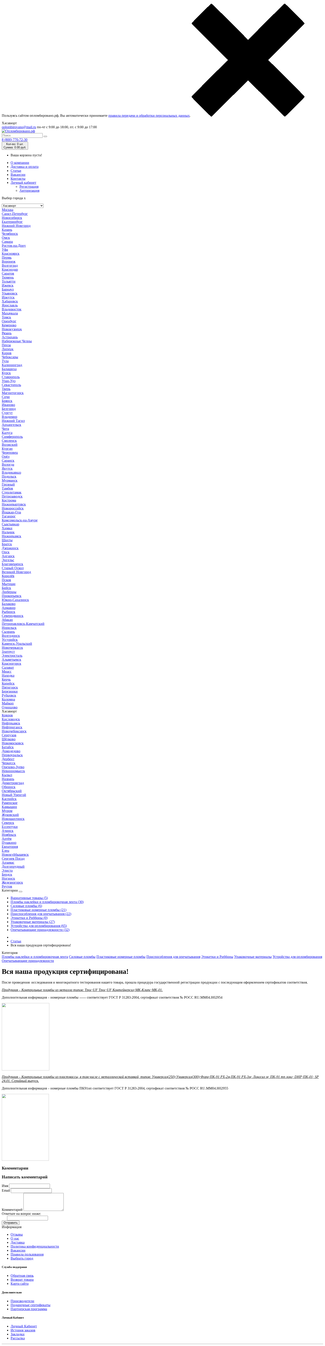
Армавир (8, 608)
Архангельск (11, 425)
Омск (6, 237)
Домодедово (11, 751)
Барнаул (8, 289)
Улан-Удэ (8, 381)
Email (6, 1190)
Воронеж (8, 261)
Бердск (7, 874)
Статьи (16, 170)
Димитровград (13, 783)
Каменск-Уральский (17, 643)
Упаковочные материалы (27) (33, 922)
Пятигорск (10, 687)
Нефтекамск (11, 723)
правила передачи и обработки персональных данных (149, 115)
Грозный (8, 484)
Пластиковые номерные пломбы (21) (38, 910)
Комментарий (12, 1210)
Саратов (8, 273)
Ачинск (7, 831)
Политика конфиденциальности (35, 1246)
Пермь (6, 257)
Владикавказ (11, 472)
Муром (7, 811)
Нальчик (8, 532)
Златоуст (8, 651)
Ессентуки (10, 827)
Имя (5, 1186)
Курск (6, 373)
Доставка (18, 1242)
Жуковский (10, 815)
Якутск (7, 468)
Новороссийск (13, 508)
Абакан (7, 620)
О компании (20, 163)
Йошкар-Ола (11, 512)
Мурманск (9, 480)
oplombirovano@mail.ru (19, 127)
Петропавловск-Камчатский (23, 624)
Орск (6, 552)
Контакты (18, 178)
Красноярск (10, 253)
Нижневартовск (14, 504)
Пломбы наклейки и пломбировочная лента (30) (47, 902)
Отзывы (17, 1234)
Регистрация (28, 186)
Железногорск (12, 882)
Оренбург (9, 321)
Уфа (5, 249)
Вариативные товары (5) (29, 898)
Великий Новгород (16, 572)
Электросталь (12, 655)
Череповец (10, 452)
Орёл (6, 456)
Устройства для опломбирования (297, 957)
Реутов (7, 886)
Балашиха (9, 369)
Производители (22, 1301)
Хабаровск (10, 301)
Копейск (8, 683)
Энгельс (8, 560)
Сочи (6, 397)
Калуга (7, 433)
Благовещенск (12, 564)
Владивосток (11, 309)
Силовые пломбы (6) (26, 906)
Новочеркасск (12, 647)
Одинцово (9, 707)
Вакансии (18, 174)
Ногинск (8, 878)
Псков (6, 580)
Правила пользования (27, 1254)
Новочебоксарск (14, 731)
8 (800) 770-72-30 (14, 140)
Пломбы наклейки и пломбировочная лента (35, 957)
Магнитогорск (13, 393)
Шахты (7, 540)
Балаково (8, 604)
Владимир (9, 417)
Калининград (12, 365)
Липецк (7, 349)
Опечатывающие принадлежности (28, 961)
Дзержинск (10, 548)
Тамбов (7, 488)
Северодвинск (12, 616)
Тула (5, 361)
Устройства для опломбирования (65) (39, 926)
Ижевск (7, 285)
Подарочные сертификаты (30, 1305)
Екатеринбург (12, 222)
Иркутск (8, 297)
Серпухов (9, 735)
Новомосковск (13, 743)
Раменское (9, 803)
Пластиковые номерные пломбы (120, 957)
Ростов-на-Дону (14, 245)
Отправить (11, 1222)
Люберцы (9, 592)
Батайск (8, 747)
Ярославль (10, 305)
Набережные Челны (17, 341)
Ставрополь (11, 377)
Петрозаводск (12, 496)
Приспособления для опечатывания (173, 957)
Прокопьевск (11, 596)
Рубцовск (9, 695)
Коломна (8, 699)
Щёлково (8, 739)
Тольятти (8, 281)
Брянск (7, 401)
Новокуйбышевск (15, 854)
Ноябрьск (9, 835)
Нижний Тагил (13, 421)
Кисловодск (11, 719)
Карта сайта (20, 1283)
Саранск (8, 460)
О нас (15, 1238)
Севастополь (11, 385)
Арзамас (8, 862)
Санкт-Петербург (15, 214)
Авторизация (29, 190)
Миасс (6, 671)
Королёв (8, 576)
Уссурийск (10, 639)
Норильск (9, 628)
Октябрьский (12, 791)
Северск (8, 823)
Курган (7, 448)
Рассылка (18, 1338)
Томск (6, 317)
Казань (7, 230)
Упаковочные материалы (253, 957)
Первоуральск (12, 755)
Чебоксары (10, 357)
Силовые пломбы (82, 957)
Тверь (6, 389)
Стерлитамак (11, 492)
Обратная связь (22, 1275)
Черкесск (8, 763)
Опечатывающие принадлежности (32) (40, 930)
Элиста (7, 870)
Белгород (9, 409)
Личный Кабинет (24, 1326)
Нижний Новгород (16, 226)
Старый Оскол (13, 568)
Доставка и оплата (24, 166)
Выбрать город (22, 1258)
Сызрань (8, 632)
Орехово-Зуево (13, 767)
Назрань (8, 779)
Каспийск (9, 799)
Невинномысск (13, 771)
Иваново (8, 405)
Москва (7, 210)
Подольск (9, 476)
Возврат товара (22, 1279)
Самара (7, 241)
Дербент (8, 759)
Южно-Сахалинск (15, 600)
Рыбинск (8, 612)
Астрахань (10, 337)
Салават (8, 667)
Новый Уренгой (14, 795)
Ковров (7, 715)
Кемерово (9, 325)
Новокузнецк (12, 329)
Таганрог (9, 516)
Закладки (18, 1334)
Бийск (6, 588)
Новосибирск (12, 218)
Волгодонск (11, 636)
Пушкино (9, 842)
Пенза (6, 345)
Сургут (7, 413)
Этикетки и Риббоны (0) (29, 918)
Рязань (6, 333)
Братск (7, 544)
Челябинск (10, 234)
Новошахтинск (13, 819)
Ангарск (8, 556)
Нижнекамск (11, 536)
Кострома (9, 500)
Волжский (9, 444)
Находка (8, 675)
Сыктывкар (10, 524)
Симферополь (12, 436)
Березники (10, 691)
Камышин (9, 807)
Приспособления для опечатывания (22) (41, 914)
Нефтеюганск (12, 727)
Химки (7, 528)
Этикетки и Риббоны (217, 957)
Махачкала (10, 313)
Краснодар (10, 269)
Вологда (8, 464)
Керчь (6, 679)
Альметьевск (11, 659)
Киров (6, 353)
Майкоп (8, 703)
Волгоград (10, 265)
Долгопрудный (13, 866)
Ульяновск (9, 293)
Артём (6, 839)
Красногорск (11, 663)
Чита (5, 429)
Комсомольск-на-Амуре (20, 520)
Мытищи (8, 584)
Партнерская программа (29, 1309)
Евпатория (10, 846)
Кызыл (7, 775)
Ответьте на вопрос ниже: (21, 1214)
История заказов (23, 1330)
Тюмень (8, 277)
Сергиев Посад (13, 858)
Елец (5, 850)
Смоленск (9, 440)
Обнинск (8, 787)
